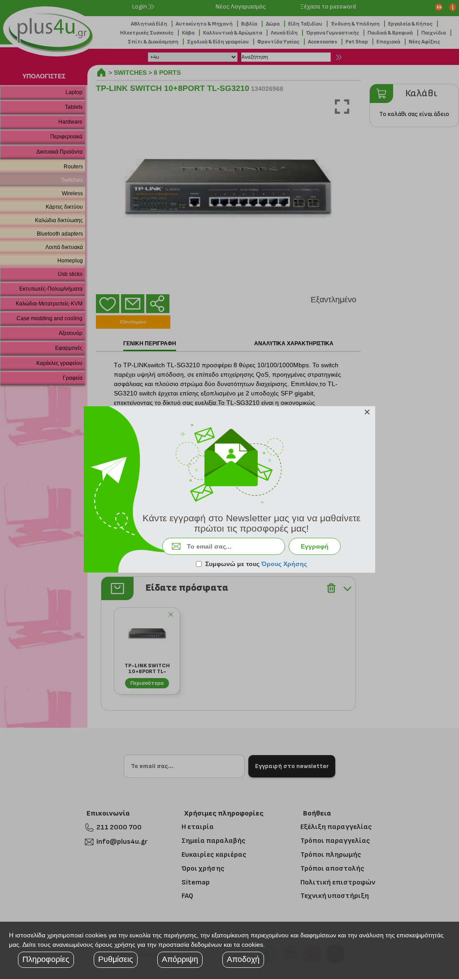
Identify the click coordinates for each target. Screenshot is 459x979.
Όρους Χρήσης (284, 563)
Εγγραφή (315, 546)
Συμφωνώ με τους (256, 563)
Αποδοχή (243, 959)
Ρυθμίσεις (115, 959)
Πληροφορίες (45, 959)
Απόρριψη (180, 959)
